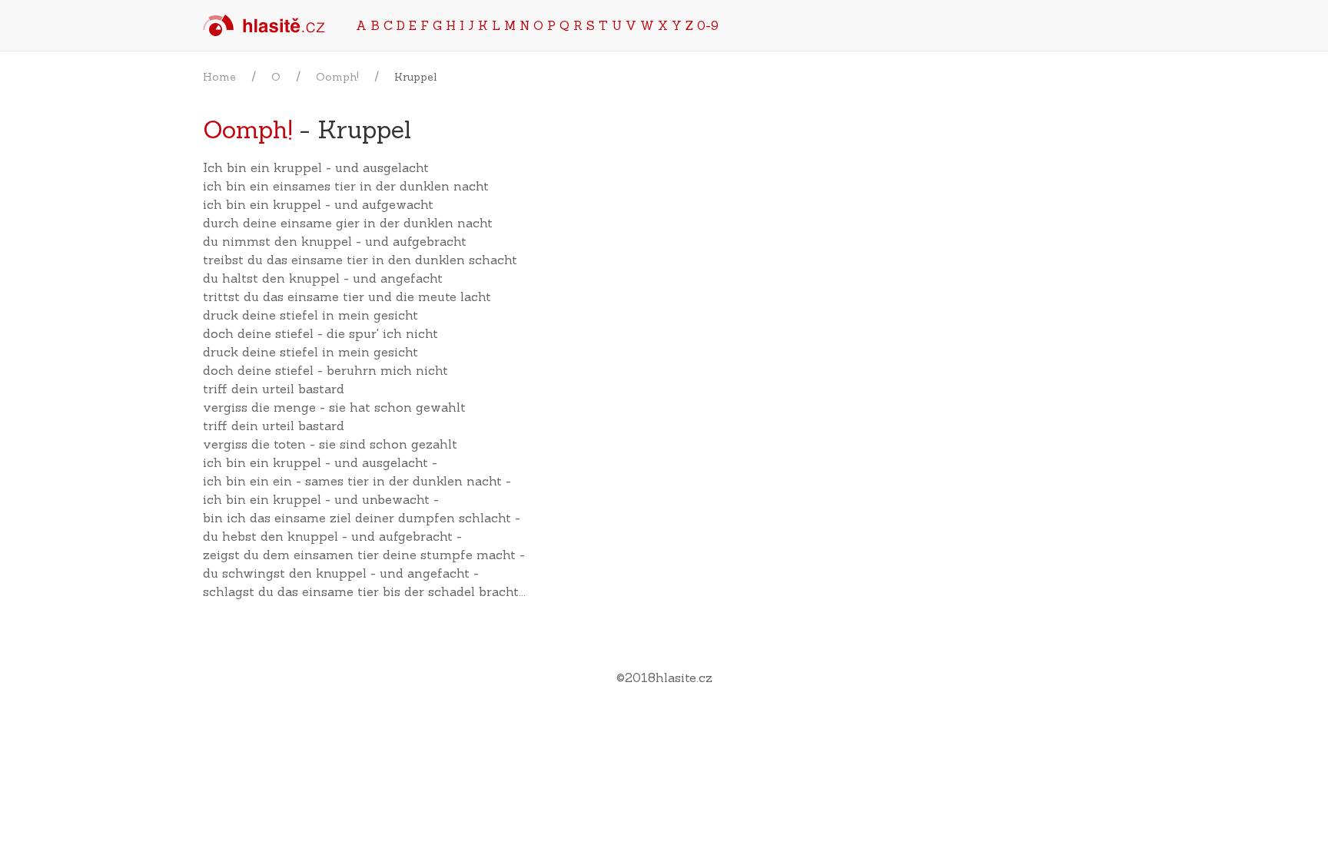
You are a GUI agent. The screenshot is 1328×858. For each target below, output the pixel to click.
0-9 (708, 25)
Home (219, 77)
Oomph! (337, 77)
